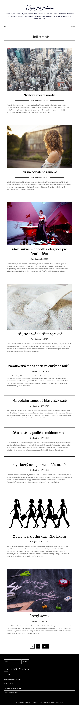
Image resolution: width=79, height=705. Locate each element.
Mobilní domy (8, 675)
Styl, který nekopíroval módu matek (39, 465)
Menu (73, 26)
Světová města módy (39, 95)
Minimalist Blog (45, 702)
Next (45, 646)
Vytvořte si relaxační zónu (12, 679)
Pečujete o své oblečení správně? (39, 334)
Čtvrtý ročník (39, 616)
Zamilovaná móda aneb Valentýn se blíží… (39, 366)
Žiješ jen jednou (39, 8)
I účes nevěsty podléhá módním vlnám (39, 433)
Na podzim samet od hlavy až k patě (39, 401)
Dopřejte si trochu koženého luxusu (39, 536)
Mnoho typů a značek (10, 693)
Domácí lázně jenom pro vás (12, 688)
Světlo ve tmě (8, 684)
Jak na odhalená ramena (40, 172)
